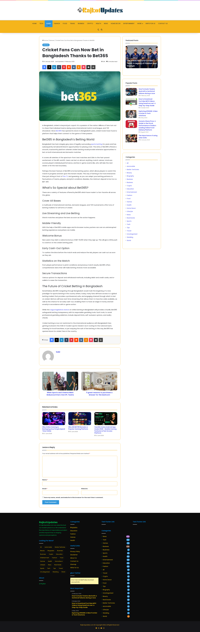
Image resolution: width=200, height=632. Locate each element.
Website (84, 489)
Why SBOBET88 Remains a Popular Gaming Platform (78, 428)
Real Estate (131, 218)
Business (81, 23)
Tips (128, 228)
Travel (72, 23)
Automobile (131, 166)
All (127, 163)
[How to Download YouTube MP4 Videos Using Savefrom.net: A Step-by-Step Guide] (131, 102)
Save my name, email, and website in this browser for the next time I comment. (73, 497)
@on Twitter (75, 573)
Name (45, 480)
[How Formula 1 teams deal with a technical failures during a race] (131, 92)
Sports (129, 221)
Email (44, 489)
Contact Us (163, 23)
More (139, 23)
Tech (41, 23)
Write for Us (150, 23)
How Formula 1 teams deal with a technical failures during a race (147, 91)
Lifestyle (130, 211)
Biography (130, 176)
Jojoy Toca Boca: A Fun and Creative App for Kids (140, 64)
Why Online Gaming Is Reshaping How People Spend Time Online (53, 429)
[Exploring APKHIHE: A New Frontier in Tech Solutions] (131, 114)
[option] (142, 56)
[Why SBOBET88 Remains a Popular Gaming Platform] (79, 418)
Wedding (130, 237)
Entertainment (128, 23)
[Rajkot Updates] (100, 10)
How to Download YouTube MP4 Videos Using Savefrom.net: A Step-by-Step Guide (147, 102)
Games (48, 23)
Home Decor (115, 23)
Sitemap (73, 564)
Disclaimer (74, 555)
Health (98, 23)
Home (34, 23)
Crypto (90, 23)
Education (130, 189)
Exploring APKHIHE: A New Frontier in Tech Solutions (148, 113)
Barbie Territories (133, 170)
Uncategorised (132, 234)
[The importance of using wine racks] (131, 138)
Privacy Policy (75, 552)
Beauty (129, 173)
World (129, 240)
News (106, 23)
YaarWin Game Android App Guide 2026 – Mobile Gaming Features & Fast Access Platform (105, 430)
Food (65, 23)
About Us (73, 558)
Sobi (58, 352)
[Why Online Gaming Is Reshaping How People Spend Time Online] (53, 418)
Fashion (57, 23)
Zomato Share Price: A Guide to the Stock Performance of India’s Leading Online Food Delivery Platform (147, 125)
